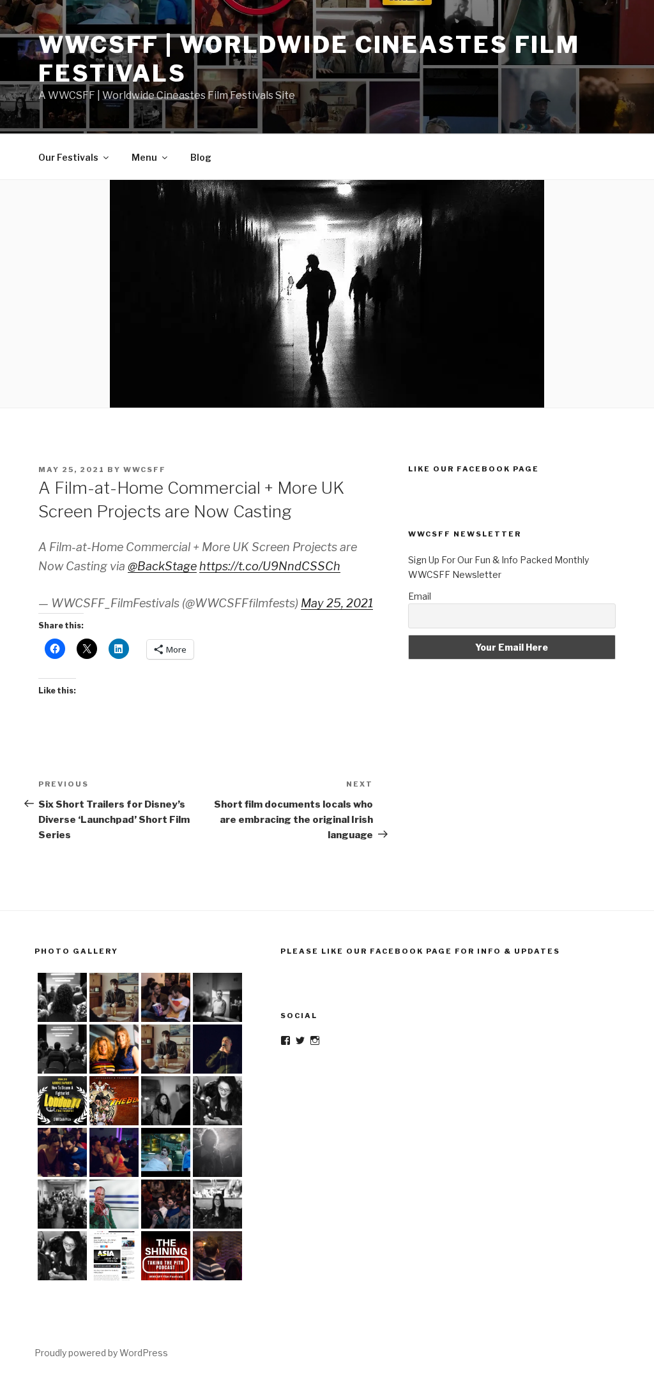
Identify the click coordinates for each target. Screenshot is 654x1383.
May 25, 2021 (337, 603)
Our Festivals (68, 157)
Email (419, 596)
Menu (144, 157)
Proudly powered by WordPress (101, 1352)
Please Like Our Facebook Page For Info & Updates (420, 951)
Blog (200, 157)
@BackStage (162, 566)
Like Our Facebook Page (473, 468)
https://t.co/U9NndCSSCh (269, 566)
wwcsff (144, 469)
